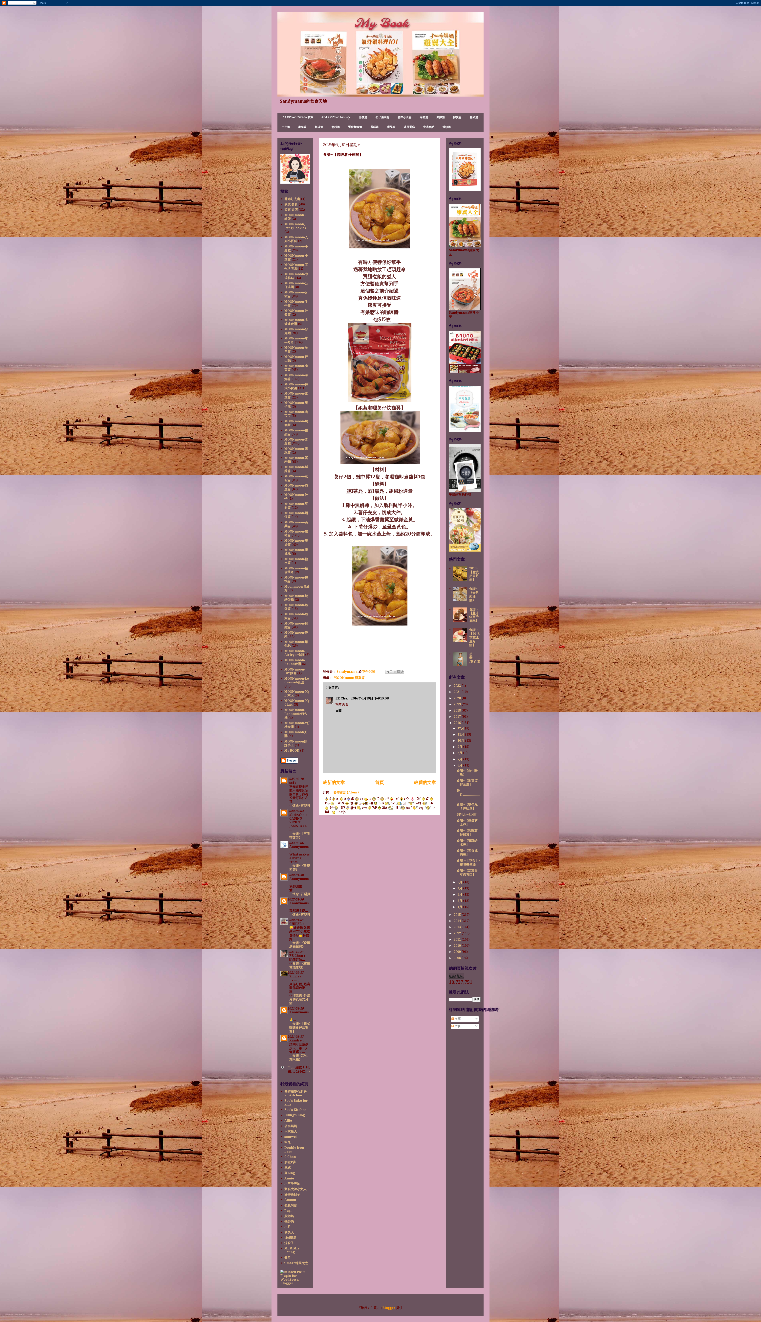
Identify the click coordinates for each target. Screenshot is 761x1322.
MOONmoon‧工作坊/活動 (296, 266)
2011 (458, 939)
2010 (458, 945)
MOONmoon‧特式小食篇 (296, 386)
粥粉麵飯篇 (355, 127)
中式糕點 (428, 127)
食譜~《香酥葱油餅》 (474, 594)
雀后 (287, 1258)
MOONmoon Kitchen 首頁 (297, 117)
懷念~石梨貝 (301, 806)
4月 (460, 888)
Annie (289, 1178)
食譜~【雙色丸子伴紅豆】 (467, 806)
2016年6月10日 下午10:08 (370, 698)
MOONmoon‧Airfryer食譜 (294, 653)
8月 (460, 753)
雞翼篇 (457, 117)
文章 (457, 1019)
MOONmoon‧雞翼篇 (349, 678)
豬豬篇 (474, 117)
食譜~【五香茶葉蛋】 (299, 835)
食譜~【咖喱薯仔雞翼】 (467, 832)
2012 (458, 933)
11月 (461, 734)
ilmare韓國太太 (296, 1263)
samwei (290, 1137)
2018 (458, 710)
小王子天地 (292, 1184)
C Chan (290, 1157)
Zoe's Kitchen (295, 1110)
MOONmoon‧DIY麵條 (294, 671)
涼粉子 (289, 1243)
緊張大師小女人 (295, 1189)
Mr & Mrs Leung (292, 1250)
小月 (287, 1227)
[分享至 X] (395, 672)
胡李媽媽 (290, 1126)
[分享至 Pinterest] (402, 672)
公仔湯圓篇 (382, 117)
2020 (458, 698)
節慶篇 (363, 117)
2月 (460, 901)
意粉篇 (336, 127)
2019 (458, 704)
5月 (460, 882)
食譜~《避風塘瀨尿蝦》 (299, 944)
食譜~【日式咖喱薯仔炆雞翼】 (299, 1027)
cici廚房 (290, 1238)
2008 (458, 958)
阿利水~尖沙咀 (467, 814)
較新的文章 (334, 782)
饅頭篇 (447, 127)
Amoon (290, 1200)
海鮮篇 (424, 117)
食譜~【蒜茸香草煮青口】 (467, 872)
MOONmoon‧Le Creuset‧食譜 (296, 680)
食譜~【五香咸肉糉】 (467, 852)
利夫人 (289, 1232)
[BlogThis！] (391, 672)
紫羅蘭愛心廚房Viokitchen (295, 1093)
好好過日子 (292, 1194)
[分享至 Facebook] (399, 672)
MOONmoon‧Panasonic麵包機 (295, 713)
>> (308, 1071)
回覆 (339, 710)
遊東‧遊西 (291, 210)
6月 (460, 765)
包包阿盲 (290, 1205)
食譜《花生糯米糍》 (298, 1057)
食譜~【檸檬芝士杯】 (467, 822)
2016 (458, 723)
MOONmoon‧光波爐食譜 (296, 322)
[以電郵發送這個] (387, 672)
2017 (458, 716)
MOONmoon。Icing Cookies (295, 226)
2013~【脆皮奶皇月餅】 (474, 574)
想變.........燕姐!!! (474, 657)
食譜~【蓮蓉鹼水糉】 (467, 842)
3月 (460, 894)
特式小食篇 (405, 117)
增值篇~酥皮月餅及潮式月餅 (299, 999)
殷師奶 (289, 1216)
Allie (288, 1121)
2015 (458, 915)
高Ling (289, 1173)
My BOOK (291, 750)
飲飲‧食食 (291, 204)
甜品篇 (391, 127)
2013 (458, 927)
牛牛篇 (286, 127)
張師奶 (289, 1221)
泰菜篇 (302, 127)
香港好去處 (292, 199)
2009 (458, 952)
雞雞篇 (441, 117)
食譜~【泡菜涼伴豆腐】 (467, 782)
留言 (457, 1026)
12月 (461, 728)
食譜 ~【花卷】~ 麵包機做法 (468, 862)
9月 (460, 747)
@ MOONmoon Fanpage (336, 117)
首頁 (379, 782)
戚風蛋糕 (409, 127)
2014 (458, 921)
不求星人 (290, 1131)
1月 (460, 907)
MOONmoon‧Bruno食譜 (294, 662)
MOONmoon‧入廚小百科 (296, 239)
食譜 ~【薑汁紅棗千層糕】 (474, 615)
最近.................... (468, 794)
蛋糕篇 (374, 127)
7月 (460, 759)
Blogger (388, 1308)
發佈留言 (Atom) (346, 792)
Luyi (288, 1211)
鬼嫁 (287, 1167)
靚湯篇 (319, 127)
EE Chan (343, 698)
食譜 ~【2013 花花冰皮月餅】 (474, 637)
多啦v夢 (290, 1162)
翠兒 (287, 1142)
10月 (461, 740)
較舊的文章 (425, 782)
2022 (458, 686)
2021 (458, 692)
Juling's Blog (294, 1115)
